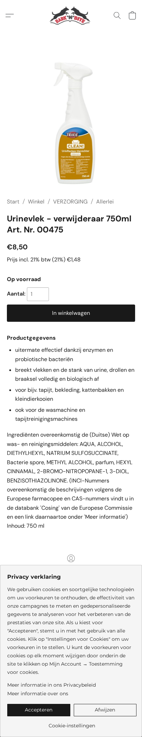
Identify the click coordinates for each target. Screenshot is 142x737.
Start (13, 201)
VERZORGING (70, 201)
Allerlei (105, 201)
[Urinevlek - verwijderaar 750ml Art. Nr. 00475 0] (71, 123)
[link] (71, 723)
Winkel (36, 201)
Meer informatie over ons (37, 693)
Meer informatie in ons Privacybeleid (51, 685)
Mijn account (71, 568)
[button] (71, 15)
